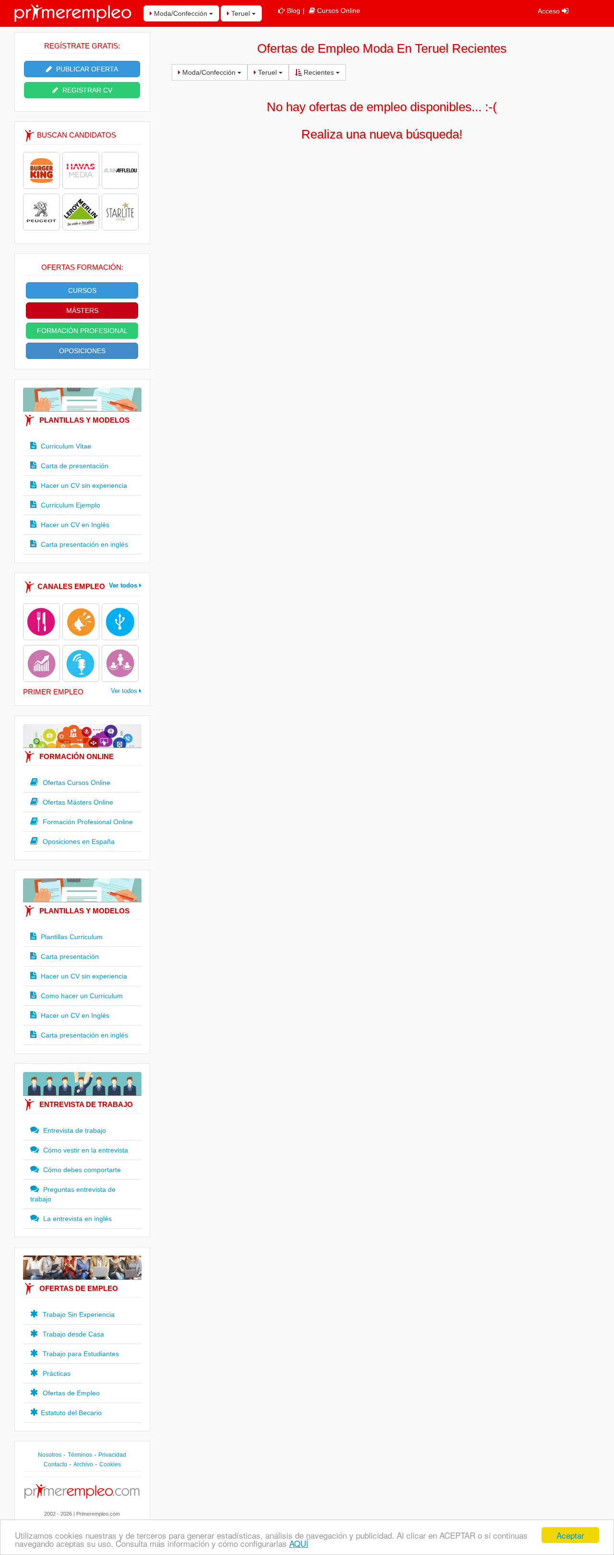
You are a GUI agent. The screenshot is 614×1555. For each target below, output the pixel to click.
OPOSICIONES (82, 351)
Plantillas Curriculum (71, 937)
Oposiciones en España (78, 841)
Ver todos (124, 585)
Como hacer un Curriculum (81, 996)
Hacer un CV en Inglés (74, 525)
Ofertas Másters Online (77, 802)
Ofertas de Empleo (70, 1393)
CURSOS (82, 290)
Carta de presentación (73, 466)
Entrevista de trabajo (73, 1130)
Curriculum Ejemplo (69, 505)
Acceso (550, 11)
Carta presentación (69, 956)
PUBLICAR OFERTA (86, 69)
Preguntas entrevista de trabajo (73, 1194)
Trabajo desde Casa (72, 1334)
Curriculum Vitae (65, 446)
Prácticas (56, 1373)
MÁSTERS (82, 310)
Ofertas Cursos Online (75, 782)
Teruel (240, 13)
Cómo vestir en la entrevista (84, 1150)
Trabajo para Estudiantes (80, 1354)
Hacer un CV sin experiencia (83, 485)
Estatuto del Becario (71, 1413)
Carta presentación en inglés (83, 544)
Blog (293, 10)
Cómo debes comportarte (81, 1170)
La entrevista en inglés (76, 1218)
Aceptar (570, 1535)
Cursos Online (338, 10)
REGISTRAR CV (86, 90)
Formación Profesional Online (87, 822)
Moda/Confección (180, 13)
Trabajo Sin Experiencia (78, 1314)
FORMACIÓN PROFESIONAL (82, 330)
